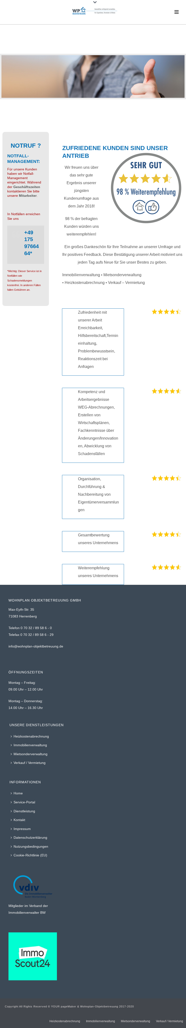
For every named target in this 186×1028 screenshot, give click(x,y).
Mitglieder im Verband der (28, 906)
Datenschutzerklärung (30, 837)
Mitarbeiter (28, 196)
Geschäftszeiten (26, 187)
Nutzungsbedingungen (31, 846)
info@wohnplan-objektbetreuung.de (35, 646)
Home (18, 793)
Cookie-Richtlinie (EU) (30, 855)
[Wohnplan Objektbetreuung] (93, 11)
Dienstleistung (24, 811)
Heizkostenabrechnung (31, 736)
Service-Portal (24, 802)
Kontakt (19, 820)
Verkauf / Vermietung (30, 763)
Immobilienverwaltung (30, 745)
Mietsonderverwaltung (30, 754)
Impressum (22, 829)
